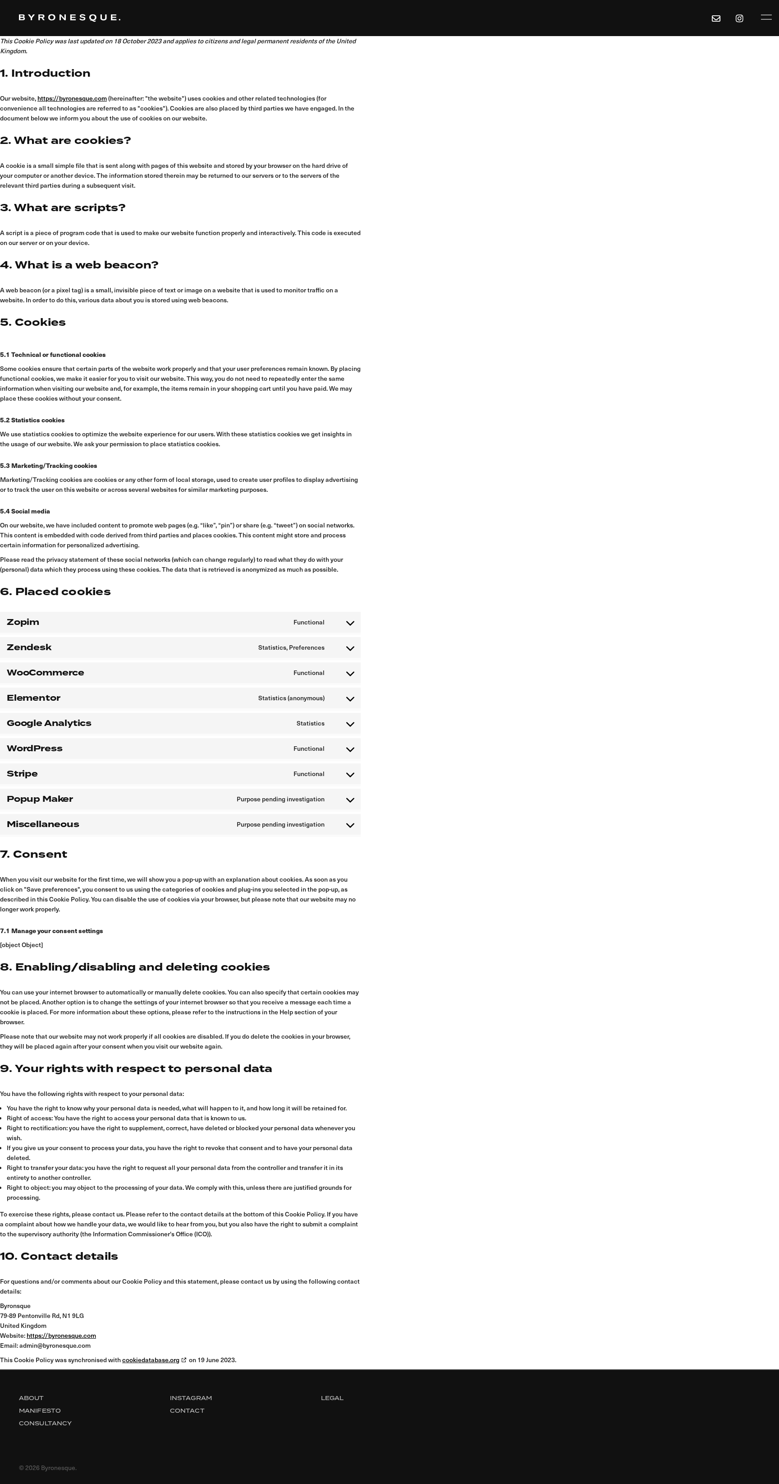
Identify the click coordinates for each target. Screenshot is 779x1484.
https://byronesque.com (72, 98)
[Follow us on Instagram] (741, 18)
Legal (332, 1398)
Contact (187, 1411)
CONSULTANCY (45, 1423)
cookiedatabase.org (150, 1359)
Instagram (191, 1398)
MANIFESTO (40, 1411)
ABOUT (31, 1398)
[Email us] (716, 18)
